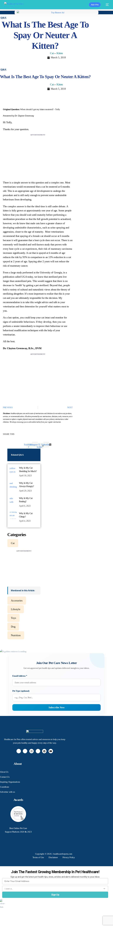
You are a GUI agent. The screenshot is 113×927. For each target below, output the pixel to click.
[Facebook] (18, 751)
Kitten (59, 53)
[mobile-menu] (106, 4)
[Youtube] (51, 751)
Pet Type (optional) (20, 691)
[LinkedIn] (38, 751)
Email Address (19, 676)
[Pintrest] (44, 751)
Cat (52, 53)
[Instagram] (31, 751)
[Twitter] (25, 751)
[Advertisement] (38, 157)
